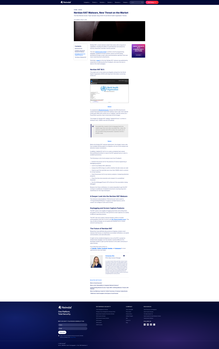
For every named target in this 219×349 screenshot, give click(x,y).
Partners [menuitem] (110, 2)
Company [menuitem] (125, 2)
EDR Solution (99, 320)
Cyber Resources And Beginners (150, 309)
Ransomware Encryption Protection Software (105, 314)
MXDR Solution (99, 324)
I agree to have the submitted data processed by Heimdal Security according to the (71, 336)
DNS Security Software (101, 316)
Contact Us (128, 320)
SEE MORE (138, 55)
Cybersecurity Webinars (148, 318)
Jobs (127, 318)
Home (75, 9)
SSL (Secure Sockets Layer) (118, 219)
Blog (127, 322)
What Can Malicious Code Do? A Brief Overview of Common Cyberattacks (109, 291)
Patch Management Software (102, 309)
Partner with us (129, 314)
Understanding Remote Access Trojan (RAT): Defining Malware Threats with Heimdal (109, 288)
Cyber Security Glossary (148, 311)
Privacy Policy (73, 337)
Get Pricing (151, 2)
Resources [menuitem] (117, 2)
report (98, 60)
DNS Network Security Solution (102, 318)
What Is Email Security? (96, 283)
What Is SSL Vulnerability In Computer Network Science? (104, 285)
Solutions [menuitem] (102, 2)
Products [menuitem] (94, 2)
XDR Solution (99, 322)
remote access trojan (100, 52)
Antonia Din (109, 256)
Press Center (128, 311)
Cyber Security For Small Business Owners (152, 316)
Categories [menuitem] (86, 2)
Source (109, 106)
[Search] (142, 2)
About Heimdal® (129, 309)
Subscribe (62, 332)
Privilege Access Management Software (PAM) (105, 311)
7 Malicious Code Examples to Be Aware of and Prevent (104, 293)
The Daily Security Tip (148, 314)
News (80, 9)
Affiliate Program (129, 316)
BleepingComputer (104, 110)
